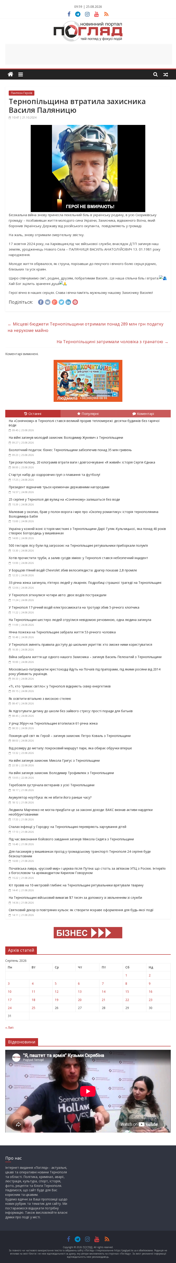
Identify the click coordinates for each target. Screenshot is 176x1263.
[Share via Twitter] (61, 301)
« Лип (9, 1027)
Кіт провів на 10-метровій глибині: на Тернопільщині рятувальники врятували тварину (76, 885)
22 (127, 1000)
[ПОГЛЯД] (10, 74)
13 (80, 991)
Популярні (90, 413)
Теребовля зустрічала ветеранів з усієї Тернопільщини (51, 785)
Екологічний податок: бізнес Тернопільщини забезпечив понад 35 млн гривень (71, 450)
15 (127, 991)
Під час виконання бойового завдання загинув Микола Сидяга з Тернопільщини (71, 839)
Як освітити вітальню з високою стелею (40, 698)
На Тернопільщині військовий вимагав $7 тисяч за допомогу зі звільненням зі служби (75, 897)
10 (9, 991)
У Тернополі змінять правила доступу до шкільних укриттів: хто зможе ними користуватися (80, 644)
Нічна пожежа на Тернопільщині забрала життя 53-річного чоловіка (62, 632)
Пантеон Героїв (21, 93)
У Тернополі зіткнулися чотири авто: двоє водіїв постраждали (57, 595)
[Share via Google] (54, 301)
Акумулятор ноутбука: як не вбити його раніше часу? (50, 797)
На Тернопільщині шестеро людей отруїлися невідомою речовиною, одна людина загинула (80, 620)
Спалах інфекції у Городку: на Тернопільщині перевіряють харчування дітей (67, 827)
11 (33, 991)
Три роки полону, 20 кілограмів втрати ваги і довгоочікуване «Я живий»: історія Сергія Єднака (82, 462)
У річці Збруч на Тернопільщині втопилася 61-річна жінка (53, 723)
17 (9, 1000)
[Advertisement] (88, 54)
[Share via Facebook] (41, 301)
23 (150, 1000)
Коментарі (145, 413)
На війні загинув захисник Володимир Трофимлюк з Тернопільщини (61, 773)
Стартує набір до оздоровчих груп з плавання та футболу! (54, 474)
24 (9, 1008)
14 (103, 991)
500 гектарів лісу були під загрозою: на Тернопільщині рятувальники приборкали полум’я (78, 545)
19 (56, 1000)
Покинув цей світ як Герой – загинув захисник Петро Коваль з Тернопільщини (70, 736)
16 (150, 991)
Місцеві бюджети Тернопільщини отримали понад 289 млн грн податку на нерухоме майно (85, 327)
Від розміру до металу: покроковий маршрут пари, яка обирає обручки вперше (70, 748)
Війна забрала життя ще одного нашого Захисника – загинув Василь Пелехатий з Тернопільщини (85, 657)
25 (33, 1008)
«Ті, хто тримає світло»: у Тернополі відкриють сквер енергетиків (60, 686)
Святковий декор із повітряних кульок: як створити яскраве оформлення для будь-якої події (81, 910)
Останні (34, 413)
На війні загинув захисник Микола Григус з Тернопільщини (54, 760)
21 (103, 1000)
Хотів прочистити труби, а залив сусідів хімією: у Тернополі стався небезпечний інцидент (78, 558)
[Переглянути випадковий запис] (166, 74)
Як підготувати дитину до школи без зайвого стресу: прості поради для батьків (71, 711)
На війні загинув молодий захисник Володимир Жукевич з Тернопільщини (66, 437)
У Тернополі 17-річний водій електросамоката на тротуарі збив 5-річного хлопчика (74, 607)
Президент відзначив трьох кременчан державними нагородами (59, 487)
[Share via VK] (47, 301)
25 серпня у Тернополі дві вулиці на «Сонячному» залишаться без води (64, 499)
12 (56, 991)
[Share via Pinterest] (75, 301)
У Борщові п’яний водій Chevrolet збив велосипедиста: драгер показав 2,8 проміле (73, 570)
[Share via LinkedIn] (68, 301)
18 (33, 1000)
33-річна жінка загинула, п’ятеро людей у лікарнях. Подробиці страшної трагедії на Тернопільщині (85, 582)
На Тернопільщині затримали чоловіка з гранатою (112, 341)
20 (80, 1000)
